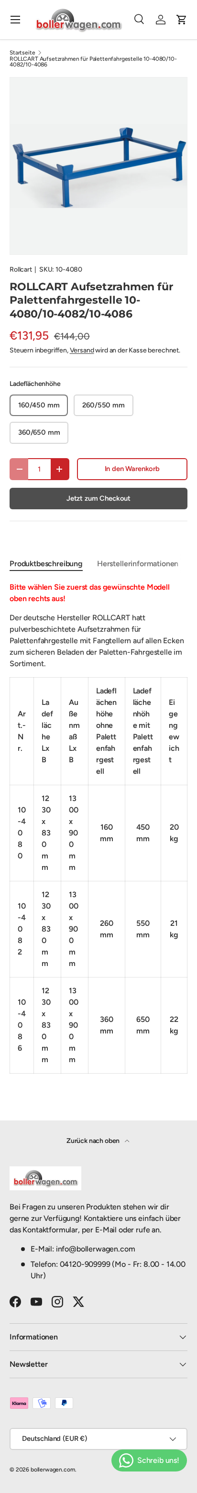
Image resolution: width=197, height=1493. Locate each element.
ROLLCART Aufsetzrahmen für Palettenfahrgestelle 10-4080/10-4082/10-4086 (93, 61)
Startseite (22, 52)
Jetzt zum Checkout (98, 498)
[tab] (46, 563)
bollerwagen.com (53, 1469)
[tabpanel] (98, 828)
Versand (82, 350)
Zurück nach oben (93, 1141)
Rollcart (21, 269)
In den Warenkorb (132, 468)
